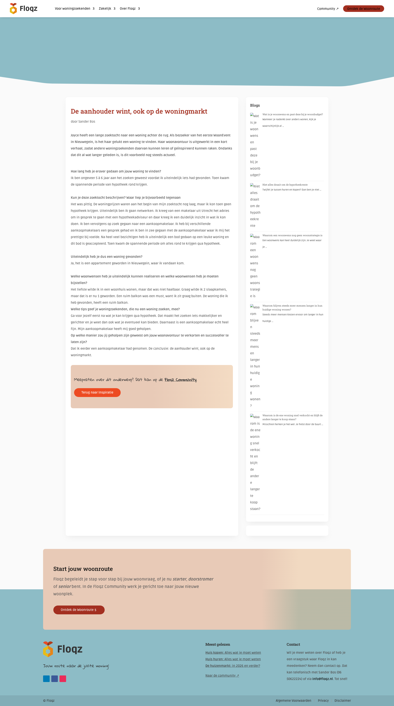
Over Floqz (128, 9)
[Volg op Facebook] (54, 678)
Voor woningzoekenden (72, 9)
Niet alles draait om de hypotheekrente (285, 184)
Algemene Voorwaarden (293, 701)
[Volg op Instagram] (63, 678)
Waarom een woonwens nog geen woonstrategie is (292, 235)
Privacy (323, 701)
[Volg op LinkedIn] (46, 678)
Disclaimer (342, 701)
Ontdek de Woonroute (363, 9)
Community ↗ (328, 9)
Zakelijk (105, 9)
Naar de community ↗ (222, 676)
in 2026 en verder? (232, 666)
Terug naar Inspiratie (97, 392)
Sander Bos (86, 122)
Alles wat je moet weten (233, 653)
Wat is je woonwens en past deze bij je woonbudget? (292, 114)
